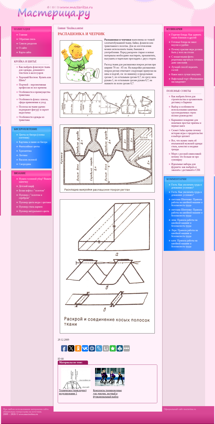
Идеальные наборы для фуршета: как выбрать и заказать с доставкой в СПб (185, 167)
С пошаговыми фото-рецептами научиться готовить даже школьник (187, 59)
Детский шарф (26, 186)
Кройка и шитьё (75, 27)
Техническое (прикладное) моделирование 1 (73, 392)
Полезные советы (178, 91)
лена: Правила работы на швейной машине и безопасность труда (184, 223)
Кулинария (174, 29)
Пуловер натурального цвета (34, 211)
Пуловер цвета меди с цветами (35, 202)
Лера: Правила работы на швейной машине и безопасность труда (184, 233)
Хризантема (25, 150)
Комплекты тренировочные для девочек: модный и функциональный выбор (107, 393)
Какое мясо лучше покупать (186, 74)
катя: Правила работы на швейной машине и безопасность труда (184, 243)
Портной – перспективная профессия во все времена (32, 86)
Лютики (23, 155)
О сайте (23, 47)
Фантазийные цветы (29, 146)
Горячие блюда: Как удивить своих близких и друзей (186, 36)
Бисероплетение (25, 129)
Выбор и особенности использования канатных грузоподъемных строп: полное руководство (184, 111)
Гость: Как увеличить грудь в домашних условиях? (186, 186)
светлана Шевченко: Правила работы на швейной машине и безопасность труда (186, 202)
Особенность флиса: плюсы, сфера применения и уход (33, 101)
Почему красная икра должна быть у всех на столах (186, 51)
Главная (61, 27)
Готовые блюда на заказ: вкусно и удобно (184, 43)
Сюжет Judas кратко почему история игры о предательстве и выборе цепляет (187, 133)
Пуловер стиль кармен (30, 206)
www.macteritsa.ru (28, 414)
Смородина (25, 164)
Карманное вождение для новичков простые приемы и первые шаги (186, 123)
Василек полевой (28, 159)
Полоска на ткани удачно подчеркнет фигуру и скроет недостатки (34, 109)
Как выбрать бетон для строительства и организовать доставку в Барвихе (186, 99)
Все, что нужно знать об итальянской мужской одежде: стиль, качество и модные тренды (187, 145)
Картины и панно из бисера (33, 142)
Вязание (20, 173)
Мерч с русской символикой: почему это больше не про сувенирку (186, 156)
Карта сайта (25, 52)
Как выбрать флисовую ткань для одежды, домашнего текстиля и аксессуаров (34, 70)
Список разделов (28, 43)
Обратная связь (27, 39)
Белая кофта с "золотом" (32, 190)
